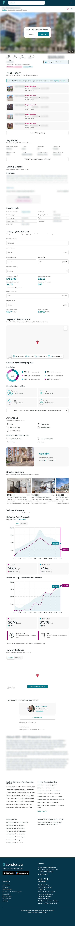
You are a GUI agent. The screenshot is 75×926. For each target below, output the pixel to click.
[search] (26, 3)
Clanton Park (11, 10)
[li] (48, 879)
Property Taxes (10, 300)
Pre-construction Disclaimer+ (37, 912)
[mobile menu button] (72, 3)
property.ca (6, 885)
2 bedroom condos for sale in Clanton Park (20, 787)
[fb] (42, 879)
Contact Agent (37, 717)
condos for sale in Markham (15, 828)
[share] (72, 9)
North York (19, 10)
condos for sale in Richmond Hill (17, 822)
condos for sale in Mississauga (16, 831)
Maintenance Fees (11, 291)
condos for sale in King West (47, 785)
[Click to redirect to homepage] (4, 3)
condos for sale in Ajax (13, 840)
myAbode (15, 868)
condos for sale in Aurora (14, 843)
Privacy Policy (7, 896)
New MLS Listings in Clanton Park (50, 819)
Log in (31, 34)
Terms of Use (7, 898)
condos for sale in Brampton (15, 837)
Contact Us (41, 889)
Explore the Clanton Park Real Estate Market (20, 783)
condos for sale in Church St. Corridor (50, 796)
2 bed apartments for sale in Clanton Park (20, 798)
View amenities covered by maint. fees (37, 159)
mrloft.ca (5, 887)
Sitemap (5, 901)
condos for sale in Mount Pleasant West (51, 799)
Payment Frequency (12, 266)
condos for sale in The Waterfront (49, 794)
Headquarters (7, 889)
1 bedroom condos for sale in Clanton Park (20, 789)
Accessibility (7, 894)
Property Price (11, 238)
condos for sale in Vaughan (15, 825)
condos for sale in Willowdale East (49, 791)
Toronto (25, 10)
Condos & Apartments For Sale (48, 901)
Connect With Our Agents (46, 892)
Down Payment (10, 248)
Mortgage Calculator (45, 896)
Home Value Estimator (45, 894)
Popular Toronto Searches (47, 782)
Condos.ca (6, 868)
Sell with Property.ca (45, 887)
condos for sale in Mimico (46, 788)
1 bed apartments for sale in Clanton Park (20, 795)
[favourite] (68, 9)
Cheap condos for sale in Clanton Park (19, 804)
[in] (45, 879)
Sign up (43, 34)
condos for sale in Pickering (15, 834)
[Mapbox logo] (11, 358)
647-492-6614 (39, 711)
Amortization (41, 257)
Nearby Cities (11, 819)
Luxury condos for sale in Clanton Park (19, 807)
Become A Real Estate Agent (12, 892)
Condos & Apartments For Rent (48, 903)
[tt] (39, 879)
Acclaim (4, 10)
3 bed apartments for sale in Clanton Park (20, 801)
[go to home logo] (12, 864)
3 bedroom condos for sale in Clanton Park (20, 792)
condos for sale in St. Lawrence (48, 802)
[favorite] (28, 480)
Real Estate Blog (43, 885)
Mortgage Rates (43, 898)
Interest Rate (10, 257)
